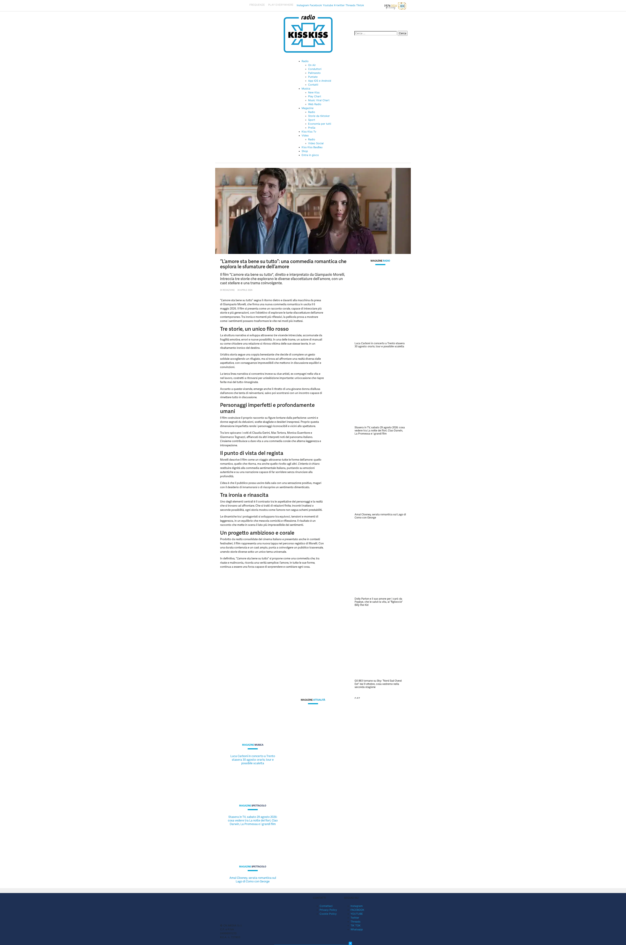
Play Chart (314, 96)
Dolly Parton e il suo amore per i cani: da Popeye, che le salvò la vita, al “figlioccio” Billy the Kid (378, 602)
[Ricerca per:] (375, 33)
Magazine (307, 108)
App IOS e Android (319, 80)
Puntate (313, 76)
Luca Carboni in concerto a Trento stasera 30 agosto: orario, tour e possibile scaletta (380, 345)
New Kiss (314, 92)
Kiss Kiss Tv (309, 131)
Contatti (313, 84)
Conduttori (314, 69)
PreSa (311, 127)
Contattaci (326, 906)
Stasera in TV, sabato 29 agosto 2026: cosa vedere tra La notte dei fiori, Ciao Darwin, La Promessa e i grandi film (380, 430)
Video (305, 135)
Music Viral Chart (318, 100)
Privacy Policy (328, 909)
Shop (305, 151)
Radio (305, 61)
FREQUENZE (257, 4)
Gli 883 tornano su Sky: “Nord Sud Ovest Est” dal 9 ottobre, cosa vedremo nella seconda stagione (378, 684)
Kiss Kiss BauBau (312, 147)
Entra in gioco (310, 155)
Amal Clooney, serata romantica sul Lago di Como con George (380, 516)
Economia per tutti (319, 123)
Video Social (316, 143)
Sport (311, 119)
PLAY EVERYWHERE (280, 4)
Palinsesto (314, 72)
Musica (306, 88)
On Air (312, 65)
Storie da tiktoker (319, 116)
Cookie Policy (328, 913)
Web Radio (314, 104)
